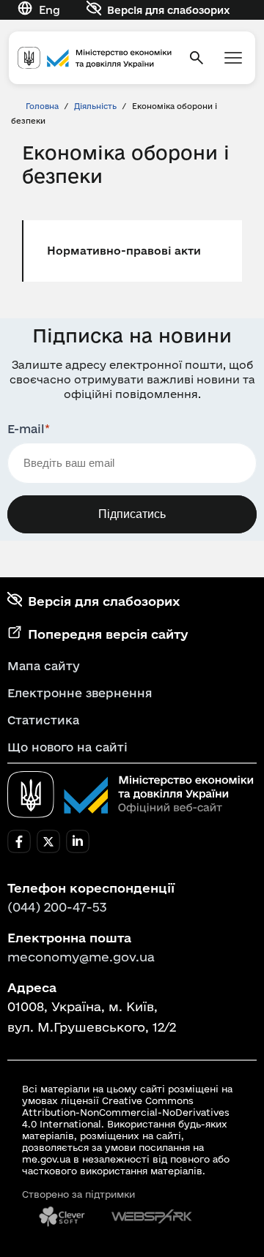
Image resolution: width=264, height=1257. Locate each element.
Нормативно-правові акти (124, 250)
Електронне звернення (80, 692)
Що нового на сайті (67, 747)
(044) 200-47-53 (57, 907)
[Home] (95, 58)
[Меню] (233, 58)
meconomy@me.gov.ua (81, 957)
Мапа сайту (43, 665)
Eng (49, 10)
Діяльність (95, 106)
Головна (42, 106)
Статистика (43, 720)
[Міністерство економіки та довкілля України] (130, 794)
